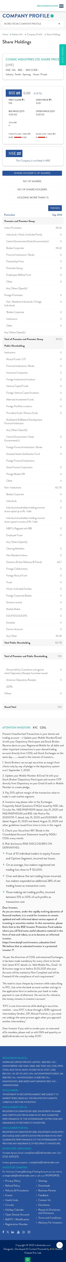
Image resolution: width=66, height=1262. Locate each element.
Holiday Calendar (14, 1210)
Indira (27, 1259)
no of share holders (32, 189)
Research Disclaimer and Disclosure (49, 1211)
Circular (9, 1205)
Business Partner (47, 1190)
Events (8, 1195)
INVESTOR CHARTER (14, 1167)
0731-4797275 (10, 1157)
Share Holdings (54, 34)
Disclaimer (44, 1205)
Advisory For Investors (50, 1223)
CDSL (43, 727)
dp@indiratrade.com (13, 1036)
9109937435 (52, 1176)
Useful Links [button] (11, 1200)
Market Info (17, 34)
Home (5, 34)
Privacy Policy (13, 1181)
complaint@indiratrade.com (44, 1162)
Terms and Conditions (49, 1218)
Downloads (44, 1186)
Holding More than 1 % (33, 197)
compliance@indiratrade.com (40, 1153)
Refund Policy (12, 1186)
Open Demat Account (17, 1215)
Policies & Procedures (17, 1190)
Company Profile (34, 34)
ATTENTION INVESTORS (16, 727)
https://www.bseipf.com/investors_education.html (28, 942)
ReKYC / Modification (17, 1219)
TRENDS (55, 208)
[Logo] (10, 6)
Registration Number (16, 1224)
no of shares (32, 181)
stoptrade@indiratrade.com (19, 1176)
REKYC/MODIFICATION (47, 5)
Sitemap (42, 1181)
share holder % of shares (32, 173)
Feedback (43, 1195)
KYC (35, 727)
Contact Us (44, 1200)
